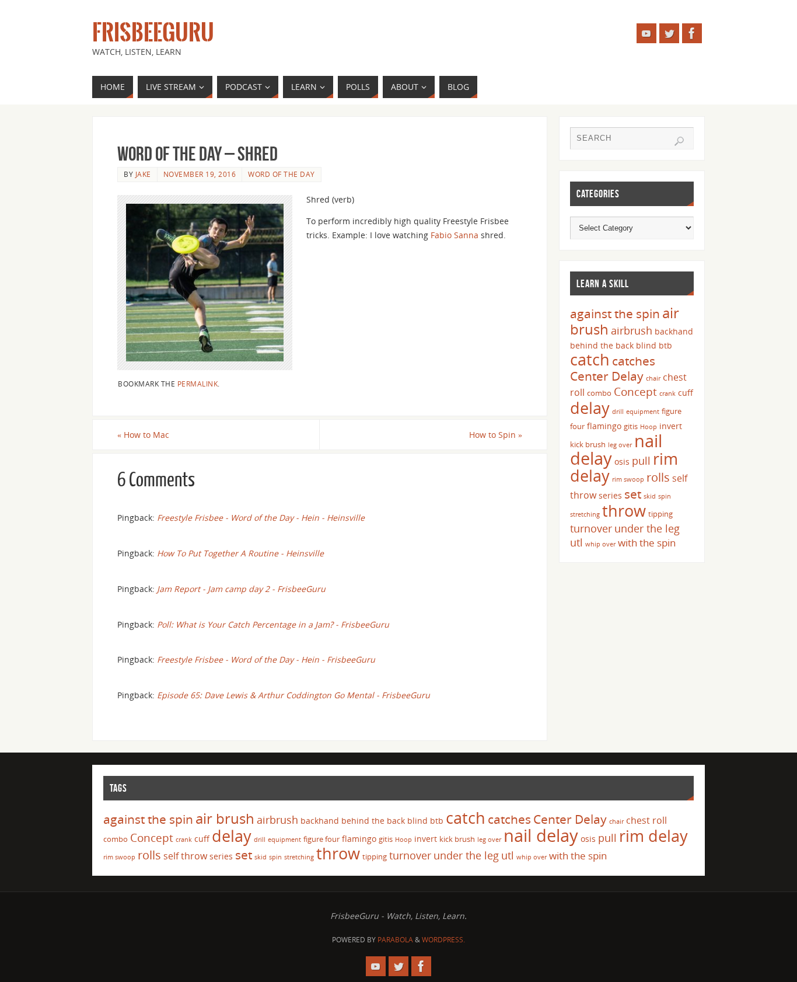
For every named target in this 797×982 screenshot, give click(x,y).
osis (622, 461)
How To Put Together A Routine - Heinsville (240, 553)
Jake (143, 174)
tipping (660, 514)
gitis (631, 426)
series (610, 495)
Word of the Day (281, 174)
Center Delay (607, 376)
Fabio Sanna (454, 235)
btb (665, 345)
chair (653, 378)
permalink (197, 383)
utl (576, 542)
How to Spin (495, 434)
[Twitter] (669, 33)
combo (599, 393)
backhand (674, 331)
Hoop (648, 427)
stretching (585, 514)
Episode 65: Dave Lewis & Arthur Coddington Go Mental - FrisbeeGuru (293, 695)
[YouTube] (646, 33)
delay (590, 408)
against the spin (615, 313)
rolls (658, 477)
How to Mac (143, 434)
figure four (321, 839)
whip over (600, 544)
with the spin (647, 542)
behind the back (602, 345)
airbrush (631, 330)
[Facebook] (692, 33)
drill (618, 412)
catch (590, 359)
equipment (642, 412)
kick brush (588, 444)
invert (670, 425)
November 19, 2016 (199, 174)
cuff (685, 392)
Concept (635, 391)
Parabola (395, 940)
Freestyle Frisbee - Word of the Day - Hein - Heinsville (261, 517)
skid (650, 496)
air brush (224, 818)
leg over (620, 445)
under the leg (647, 528)
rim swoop (628, 479)
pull (641, 461)
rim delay (653, 836)
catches (633, 361)
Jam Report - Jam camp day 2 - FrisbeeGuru (241, 588)
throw (624, 510)
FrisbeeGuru (153, 32)
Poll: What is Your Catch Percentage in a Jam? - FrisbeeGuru (273, 624)
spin (664, 496)
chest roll (646, 820)
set (632, 493)
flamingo (604, 425)
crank (667, 393)
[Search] (679, 141)
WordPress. (443, 940)
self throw (185, 855)
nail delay (541, 835)
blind (646, 345)
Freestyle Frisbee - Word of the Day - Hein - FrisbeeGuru (266, 659)
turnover (591, 528)
